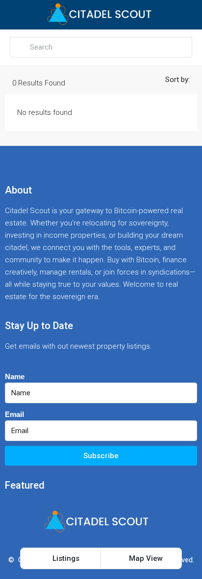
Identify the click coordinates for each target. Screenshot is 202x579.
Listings (64, 558)
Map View (145, 558)
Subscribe (101, 455)
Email (14, 414)
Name (15, 376)
